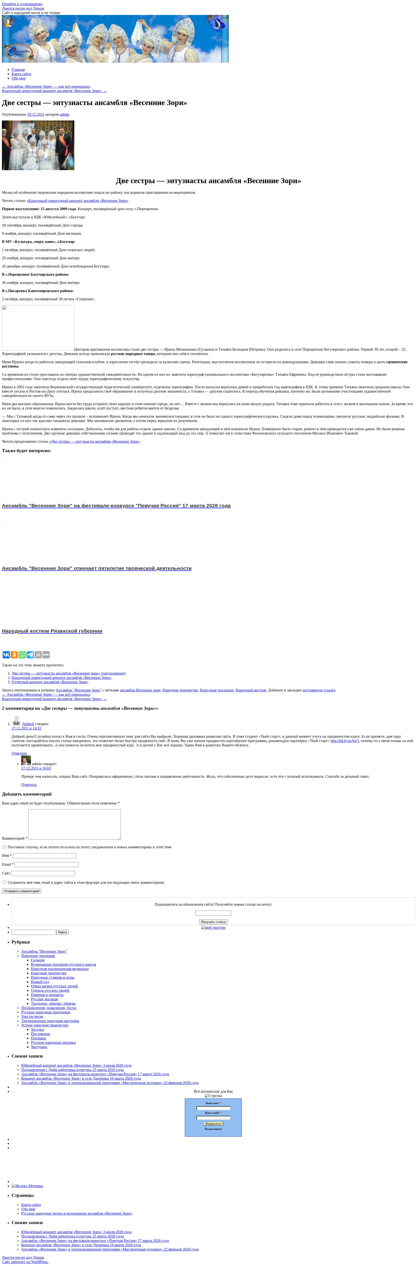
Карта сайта (21, 74)
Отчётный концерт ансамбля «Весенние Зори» (50, 682)
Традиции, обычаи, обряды (53, 1003)
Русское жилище (44, 999)
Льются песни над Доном (23, 8)
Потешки (38, 1038)
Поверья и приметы (47, 995)
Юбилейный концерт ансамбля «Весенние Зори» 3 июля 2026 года (76, 1065)
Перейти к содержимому (22, 4)
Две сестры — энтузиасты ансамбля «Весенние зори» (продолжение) (69, 673)
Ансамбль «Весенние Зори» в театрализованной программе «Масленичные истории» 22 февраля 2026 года (110, 1083)
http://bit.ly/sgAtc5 (345, 741)
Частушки (39, 1047)
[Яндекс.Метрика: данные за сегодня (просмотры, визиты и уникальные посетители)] (27, 1186)
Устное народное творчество (44, 1025)
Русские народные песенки (53, 1042)
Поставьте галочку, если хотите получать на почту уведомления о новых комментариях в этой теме (90, 847)
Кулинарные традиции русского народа (63, 964)
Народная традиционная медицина (60, 969)
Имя (7, 855)
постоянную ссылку (319, 690)
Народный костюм (251, 690)
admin (64, 114)
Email (8, 864)
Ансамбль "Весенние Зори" (78, 690)
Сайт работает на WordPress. (25, 1262)
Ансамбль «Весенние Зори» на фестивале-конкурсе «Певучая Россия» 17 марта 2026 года (95, 1074)
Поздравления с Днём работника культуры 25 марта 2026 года (72, 1070)
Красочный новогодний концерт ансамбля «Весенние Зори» (54, 91)
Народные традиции (217, 690)
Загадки (37, 1029)
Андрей (28, 724)
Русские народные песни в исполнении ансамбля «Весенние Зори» (76, 1213)
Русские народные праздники (45, 1012)
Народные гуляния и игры (52, 977)
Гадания (37, 960)
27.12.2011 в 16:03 (36, 768)
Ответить (19, 753)
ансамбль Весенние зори (140, 690)
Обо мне (19, 78)
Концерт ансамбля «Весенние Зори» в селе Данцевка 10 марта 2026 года (81, 1078)
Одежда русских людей (50, 990)
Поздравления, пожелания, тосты (48, 1008)
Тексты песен (32, 1016)
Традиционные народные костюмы (50, 1021)
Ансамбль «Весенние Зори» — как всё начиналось (46, 86)
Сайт (6, 873)
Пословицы (40, 1034)
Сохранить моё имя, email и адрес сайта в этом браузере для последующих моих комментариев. (86, 882)
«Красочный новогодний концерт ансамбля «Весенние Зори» (77, 201)
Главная (18, 69)
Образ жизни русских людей (54, 986)
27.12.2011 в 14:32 (26, 728)
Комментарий (15, 838)
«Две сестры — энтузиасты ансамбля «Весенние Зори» (94, 441)
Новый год (40, 982)
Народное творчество (180, 690)
